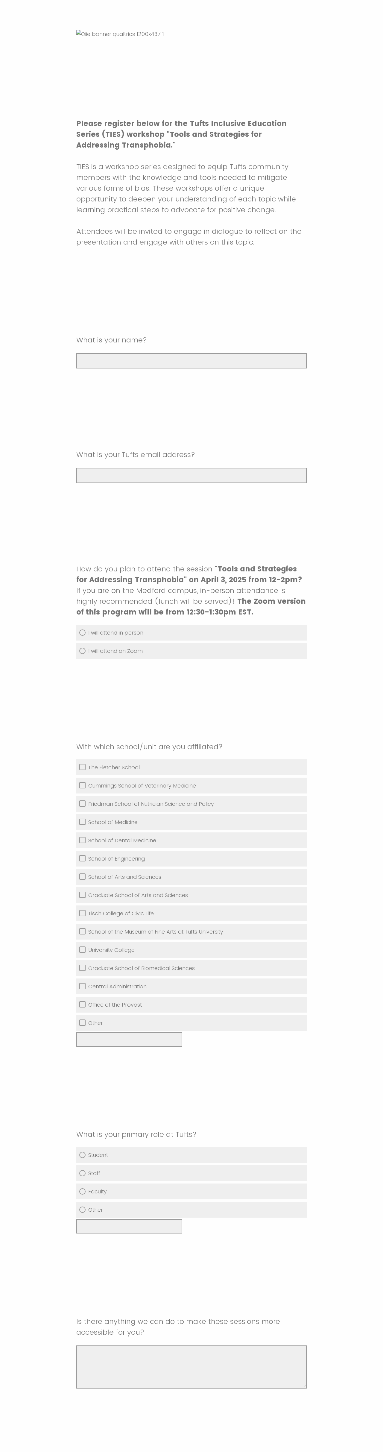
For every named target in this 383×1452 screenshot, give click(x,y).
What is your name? (111, 340)
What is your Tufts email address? (136, 454)
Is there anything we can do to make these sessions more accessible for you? (178, 1326)
